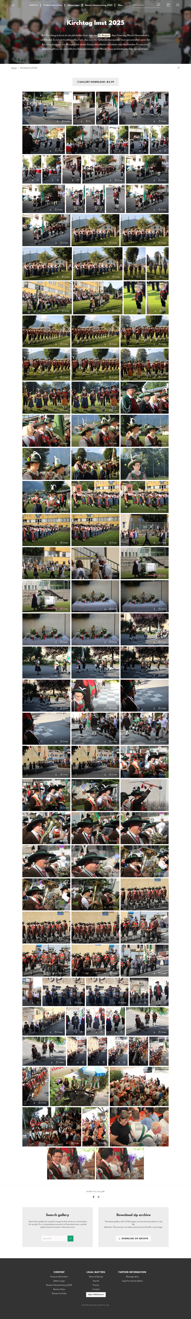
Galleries (34, 5)
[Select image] (25, 121)
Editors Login (74, 5)
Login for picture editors (132, 1281)
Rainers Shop (59, 1289)
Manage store (132, 1277)
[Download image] (57, 121)
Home (14, 68)
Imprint (96, 1281)
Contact (96, 1289)
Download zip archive (134, 1239)
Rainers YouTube (59, 1294)
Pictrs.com (105, 1305)
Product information (52, 5)
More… (121, 5)
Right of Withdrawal (96, 1295)
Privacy (96, 1285)
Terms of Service (96, 1277)
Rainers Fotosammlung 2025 (98, 5)
